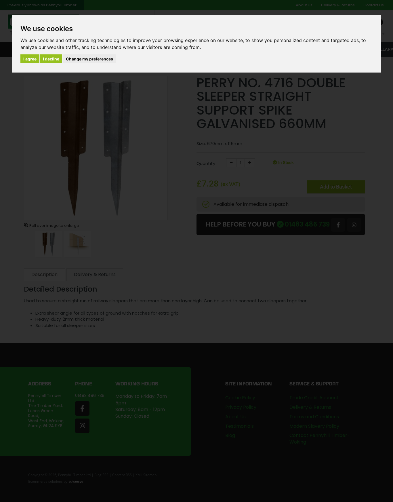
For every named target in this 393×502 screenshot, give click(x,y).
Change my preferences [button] (89, 58)
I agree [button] (30, 58)
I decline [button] (51, 58)
